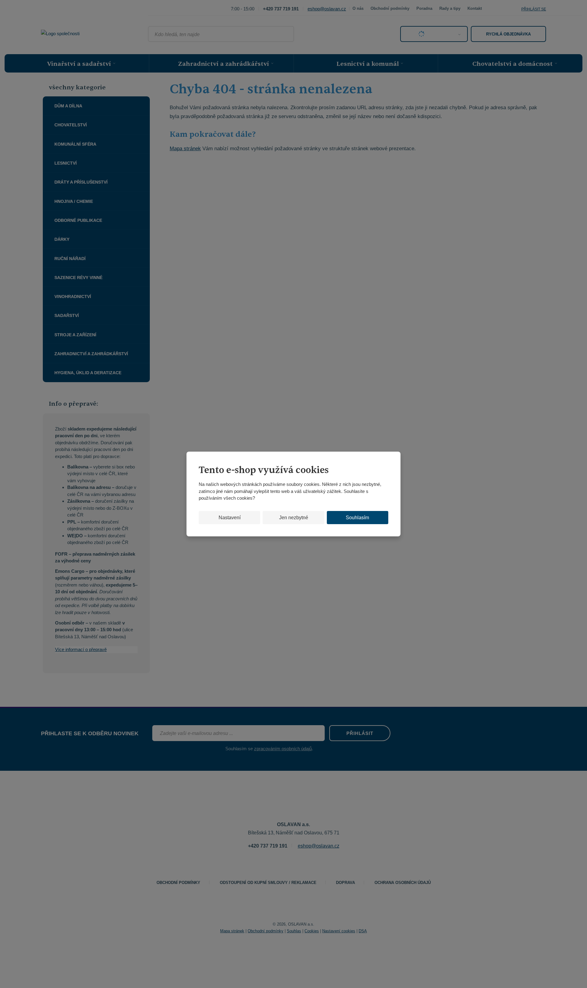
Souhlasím (357, 517)
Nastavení (230, 517)
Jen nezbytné (293, 517)
